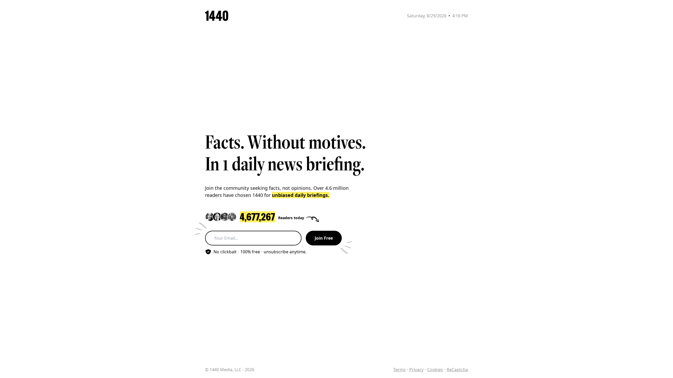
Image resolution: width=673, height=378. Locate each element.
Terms (399, 369)
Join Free (324, 238)
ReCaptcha (457, 369)
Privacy (416, 369)
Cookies (435, 369)
